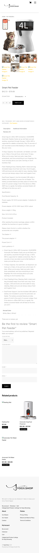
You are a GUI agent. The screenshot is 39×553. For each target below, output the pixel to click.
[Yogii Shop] (11, 9)
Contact (4, 520)
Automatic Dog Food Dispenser (26, 423)
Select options (23, 429)
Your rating (6, 336)
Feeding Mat (5, 422)
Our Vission (5, 517)
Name (4, 367)
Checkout (13, 506)
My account (5, 506)
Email (4, 376)
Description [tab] (6, 128)
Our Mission (5, 515)
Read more (5, 427)
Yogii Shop (6, 545)
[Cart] (30, 2)
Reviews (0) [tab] (7, 132)
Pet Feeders (10, 16)
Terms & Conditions (25, 520)
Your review (6, 344)
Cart (17, 506)
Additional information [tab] (20, 128)
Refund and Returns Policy (27, 517)
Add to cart (18, 102)
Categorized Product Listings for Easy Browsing (16, 508)
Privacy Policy (24, 515)
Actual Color (6, 96)
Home (3, 16)
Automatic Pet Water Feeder (8, 458)
